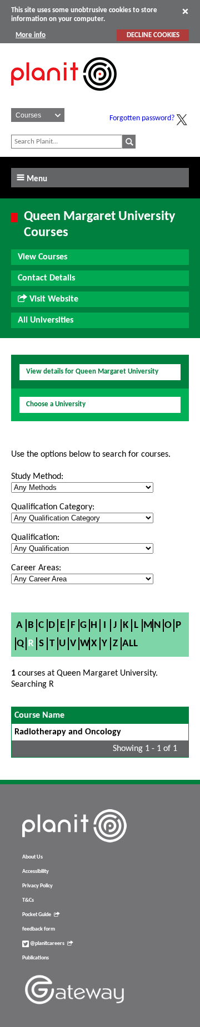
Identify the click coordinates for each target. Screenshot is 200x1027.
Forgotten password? (141, 118)
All (130, 643)
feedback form (38, 929)
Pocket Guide (36, 914)
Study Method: (37, 476)
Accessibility (35, 871)
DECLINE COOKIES (153, 35)
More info (31, 35)
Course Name (39, 715)
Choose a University (56, 404)
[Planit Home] (64, 97)
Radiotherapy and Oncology (67, 732)
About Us (32, 857)
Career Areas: (36, 568)
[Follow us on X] (181, 120)
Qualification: (35, 537)
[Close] (185, 11)
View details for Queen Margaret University (92, 371)
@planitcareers (46, 943)
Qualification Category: (52, 507)
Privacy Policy (37, 885)
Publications (35, 958)
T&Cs (28, 900)
